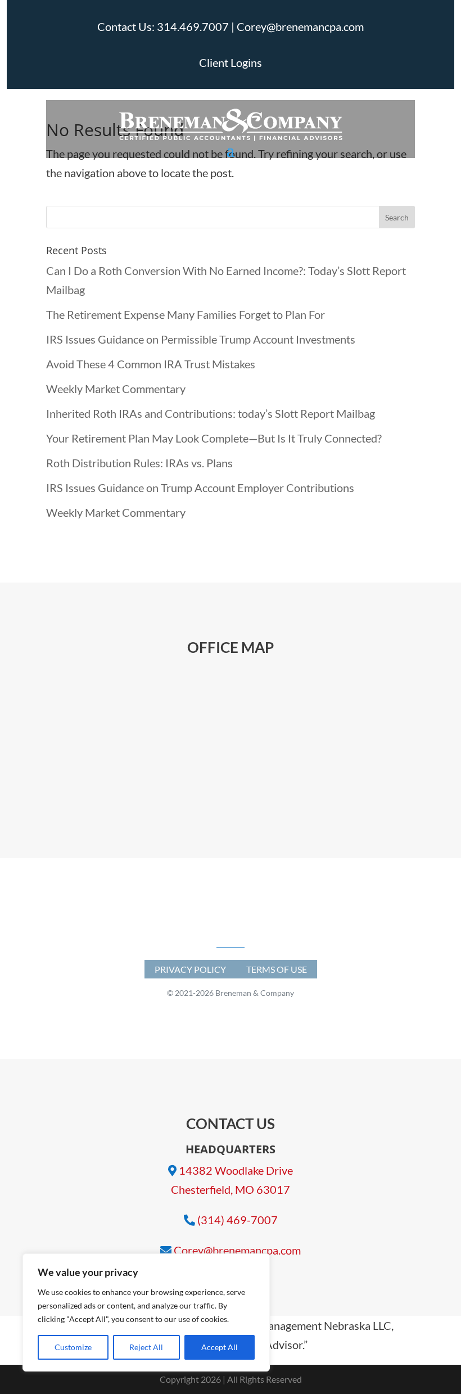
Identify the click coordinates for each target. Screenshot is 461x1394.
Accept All (219, 1347)
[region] (146, 1312)
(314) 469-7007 (237, 1219)
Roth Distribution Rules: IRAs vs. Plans (139, 463)
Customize (73, 1347)
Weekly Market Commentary (116, 388)
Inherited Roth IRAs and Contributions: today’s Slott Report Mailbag (210, 413)
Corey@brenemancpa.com (237, 1250)
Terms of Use (276, 969)
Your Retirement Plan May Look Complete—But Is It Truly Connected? (214, 438)
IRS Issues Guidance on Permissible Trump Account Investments (200, 339)
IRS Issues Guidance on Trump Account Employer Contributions (200, 487)
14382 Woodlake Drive (236, 1170)
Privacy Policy (190, 969)
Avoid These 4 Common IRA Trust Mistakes (150, 364)
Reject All (146, 1347)
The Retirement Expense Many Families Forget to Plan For (185, 314)
